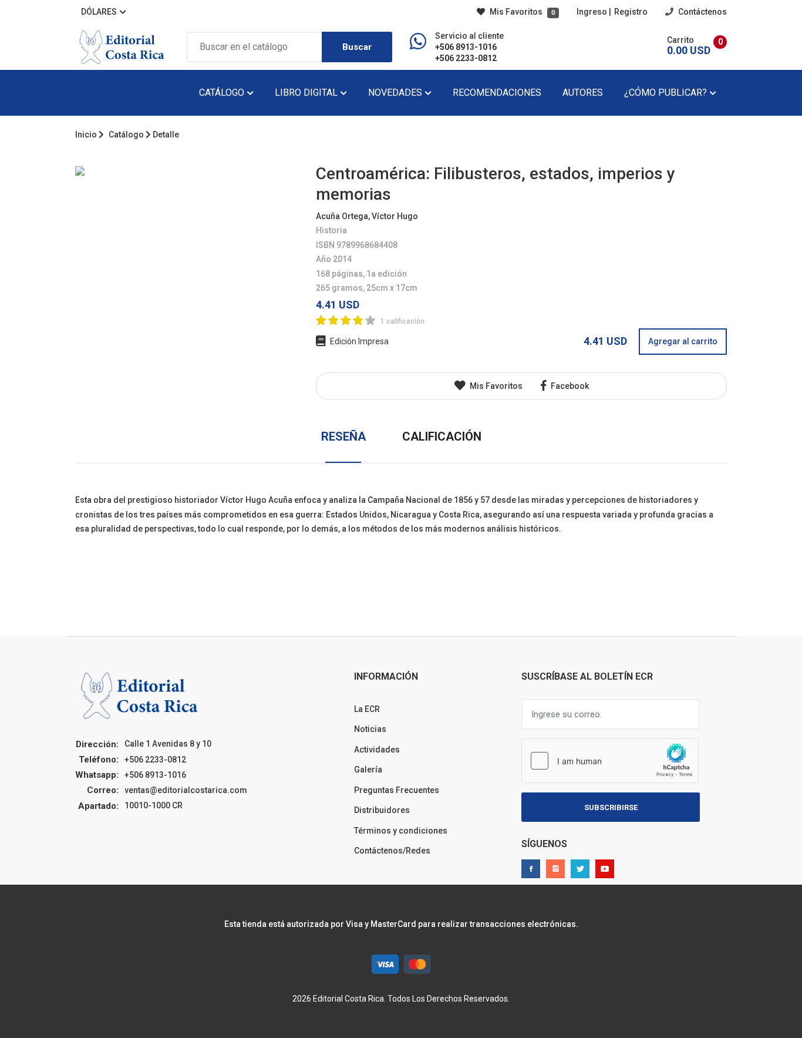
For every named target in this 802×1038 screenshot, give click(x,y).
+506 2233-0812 (466, 58)
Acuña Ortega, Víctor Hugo (367, 216)
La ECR (367, 709)
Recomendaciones (497, 92)
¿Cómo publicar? (666, 92)
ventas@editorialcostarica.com (185, 790)
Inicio (86, 134)
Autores (582, 92)
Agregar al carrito (682, 341)
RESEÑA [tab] (343, 436)
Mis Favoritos (521, 11)
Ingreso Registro (612, 11)
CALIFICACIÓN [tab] (441, 436)
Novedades (396, 92)
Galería (368, 769)
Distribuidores (382, 810)
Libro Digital (307, 92)
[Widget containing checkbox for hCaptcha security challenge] (610, 760)
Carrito (680, 40)
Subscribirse (611, 807)
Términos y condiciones (400, 830)
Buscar (357, 47)
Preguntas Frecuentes (396, 790)
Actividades (377, 749)
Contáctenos (701, 11)
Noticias (370, 729)
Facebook (569, 386)
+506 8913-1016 (466, 47)
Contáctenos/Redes (392, 850)
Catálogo (223, 92)
